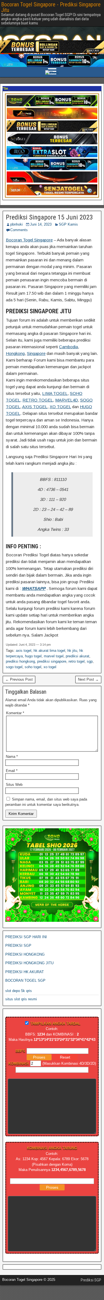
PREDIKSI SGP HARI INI (26, 937)
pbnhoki (16, 224)
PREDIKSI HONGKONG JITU (29, 963)
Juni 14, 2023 (41, 224)
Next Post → (88, 679)
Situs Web (14, 784)
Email (11, 771)
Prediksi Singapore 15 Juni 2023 (49, 217)
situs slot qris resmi (21, 999)
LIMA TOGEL (55, 393)
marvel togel (54, 656)
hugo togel (33, 656)
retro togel (77, 661)
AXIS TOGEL (34, 406)
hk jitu (72, 650)
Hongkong (15, 353)
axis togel (23, 650)
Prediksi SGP (91, 1280)
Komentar (15, 713)
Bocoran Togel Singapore (29, 240)
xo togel (50, 667)
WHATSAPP (33, 588)
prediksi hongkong (20, 661)
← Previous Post (19, 679)
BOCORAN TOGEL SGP (25, 980)
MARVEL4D (66, 400)
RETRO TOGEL (37, 400)
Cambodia (68, 346)
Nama (12, 756)
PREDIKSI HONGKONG (25, 954)
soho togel (33, 667)
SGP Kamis (68, 224)
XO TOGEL (60, 406)
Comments (19, 230)
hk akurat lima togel (49, 650)
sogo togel (14, 667)
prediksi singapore (51, 661)
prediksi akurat (77, 656)
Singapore (36, 353)
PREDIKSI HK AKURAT (24, 972)
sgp (90, 661)
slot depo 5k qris (18, 991)
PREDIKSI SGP (18, 945)
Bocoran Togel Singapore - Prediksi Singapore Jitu (51, 7)
